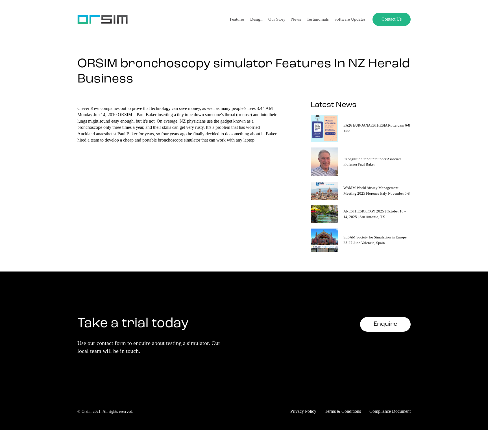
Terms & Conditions (343, 411)
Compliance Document (390, 411)
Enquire (385, 324)
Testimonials (318, 19)
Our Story (277, 19)
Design (256, 19)
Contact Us (392, 19)
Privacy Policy (303, 411)
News (296, 19)
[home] (102, 19)
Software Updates (349, 19)
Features (237, 19)
